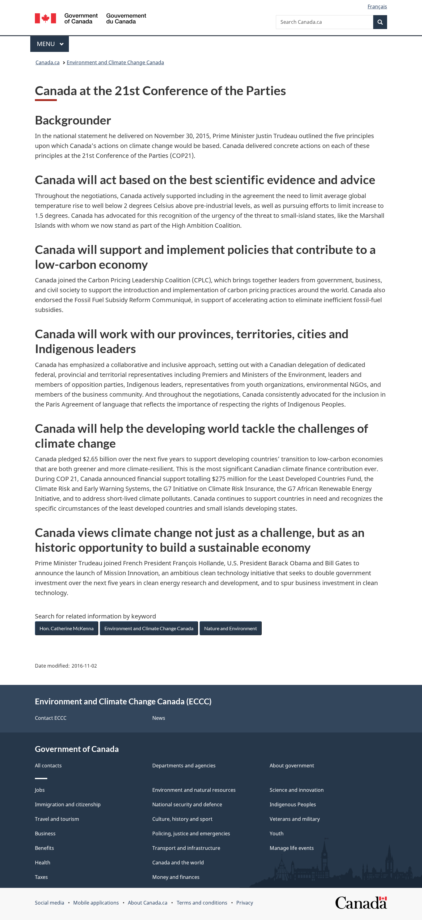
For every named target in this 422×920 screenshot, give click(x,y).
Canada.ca (48, 62)
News (158, 718)
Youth (277, 833)
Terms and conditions (202, 902)
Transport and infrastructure (186, 848)
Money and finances (176, 877)
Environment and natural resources (194, 790)
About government (292, 765)
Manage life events (292, 848)
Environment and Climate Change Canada (115, 62)
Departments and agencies (184, 765)
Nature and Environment (230, 628)
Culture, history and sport (182, 819)
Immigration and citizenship (68, 804)
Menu (47, 44)
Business (45, 833)
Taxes (41, 877)
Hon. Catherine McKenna (67, 628)
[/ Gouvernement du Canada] (90, 19)
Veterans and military (295, 819)
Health (42, 862)
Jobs (40, 790)
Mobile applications (96, 902)
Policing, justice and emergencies (191, 833)
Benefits (44, 848)
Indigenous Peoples (293, 804)
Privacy (244, 902)
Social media (49, 902)
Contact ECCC (50, 718)
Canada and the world (178, 862)
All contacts (48, 765)
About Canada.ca (147, 902)
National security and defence (187, 804)
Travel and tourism (57, 819)
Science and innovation (297, 790)
